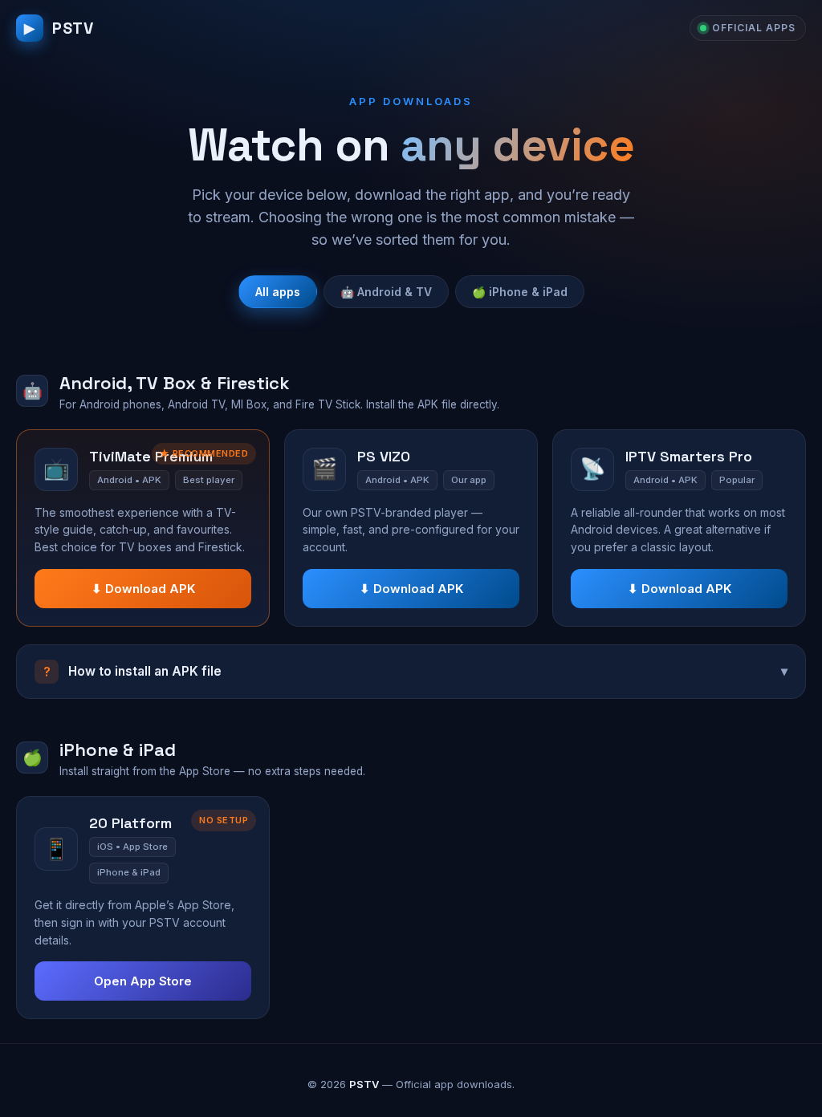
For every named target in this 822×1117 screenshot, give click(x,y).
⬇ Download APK (143, 588)
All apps (277, 292)
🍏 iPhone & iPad (520, 292)
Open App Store (143, 981)
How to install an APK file (415, 672)
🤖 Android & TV (386, 292)
